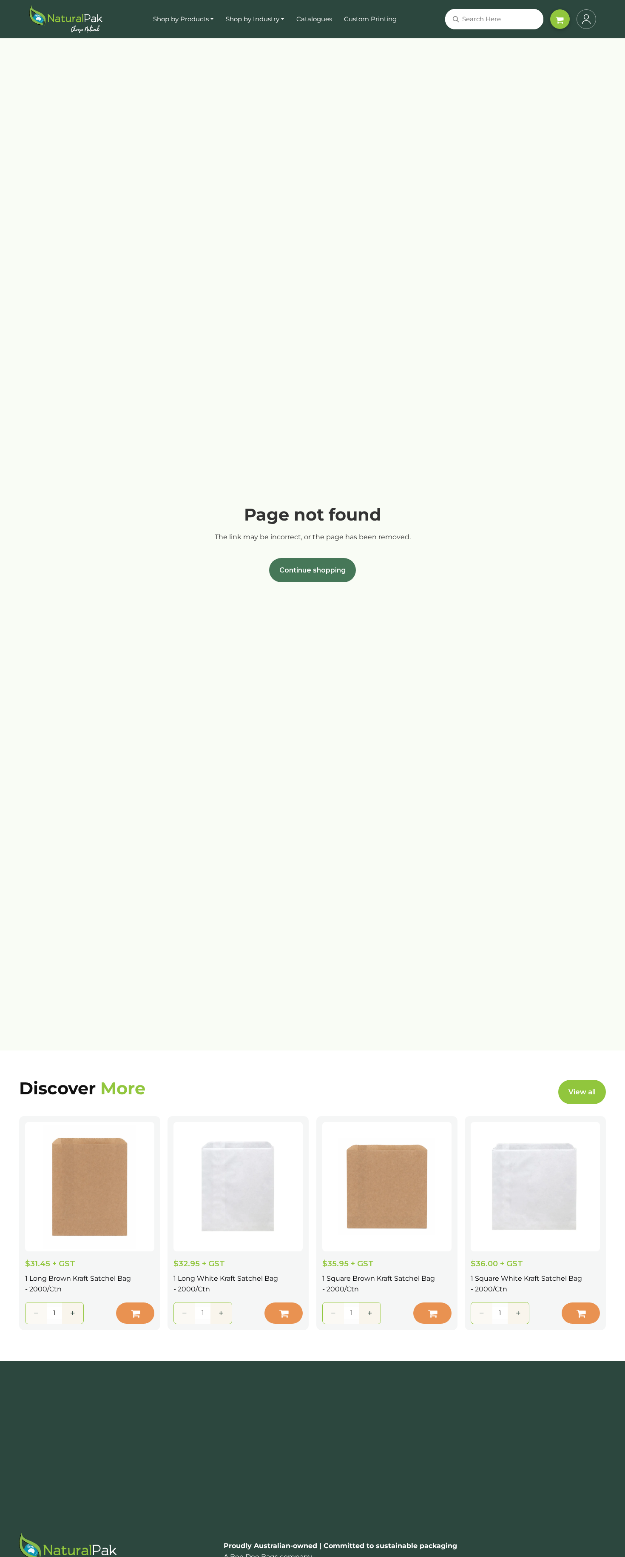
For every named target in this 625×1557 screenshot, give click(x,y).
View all (582, 1092)
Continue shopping (312, 570)
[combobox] (484, 19)
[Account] (586, 19)
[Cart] (560, 19)
